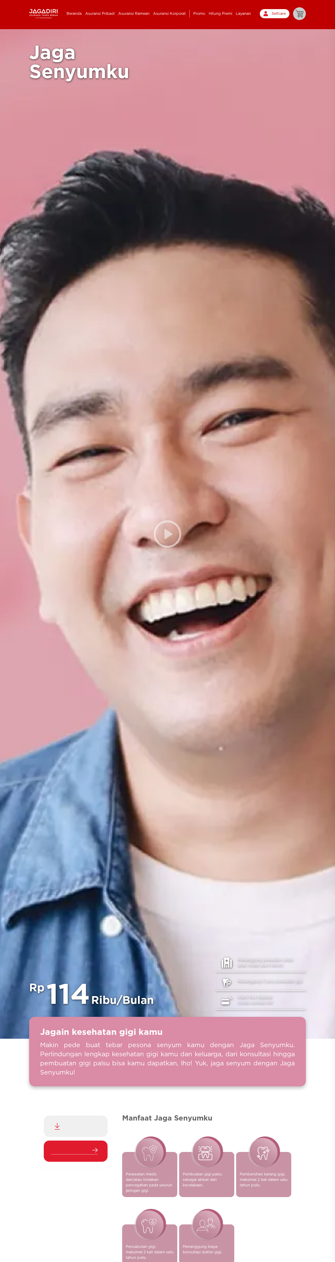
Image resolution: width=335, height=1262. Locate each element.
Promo (199, 13)
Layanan (243, 13)
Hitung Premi (220, 13)
